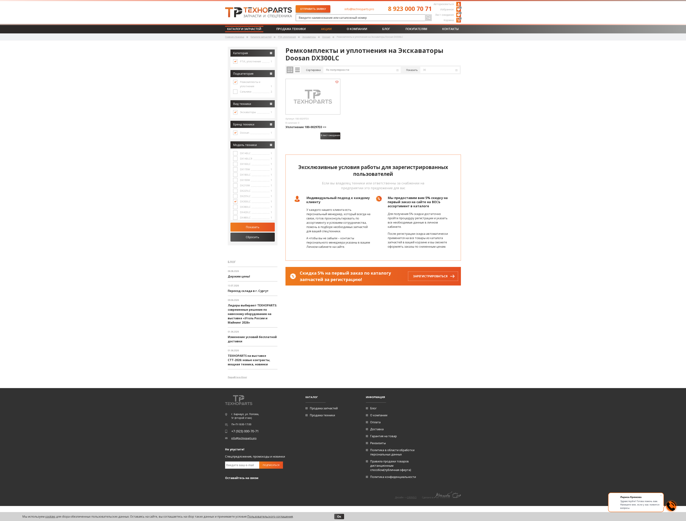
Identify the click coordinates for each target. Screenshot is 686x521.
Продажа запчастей (324, 408)
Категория (240, 53)
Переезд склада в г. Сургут (248, 291)
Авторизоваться (444, 4)
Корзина (452, 20)
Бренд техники (243, 124)
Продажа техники (291, 29)
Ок (339, 516)
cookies (50, 516)
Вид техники (242, 104)
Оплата (375, 422)
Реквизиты (378, 443)
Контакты (450, 29)
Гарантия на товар (383, 436)
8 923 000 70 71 (410, 8)
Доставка (377, 429)
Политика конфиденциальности (393, 477)
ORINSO (412, 497)
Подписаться (271, 465)
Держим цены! (239, 276)
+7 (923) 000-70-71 (245, 431)
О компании (357, 29)
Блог (386, 29)
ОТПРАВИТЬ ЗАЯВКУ (313, 9)
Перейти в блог (237, 377)
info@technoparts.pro (359, 9)
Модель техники (245, 145)
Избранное (450, 9)
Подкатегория (243, 74)
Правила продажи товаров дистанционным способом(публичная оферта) (390, 465)
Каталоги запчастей (244, 29)
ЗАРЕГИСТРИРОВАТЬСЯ (430, 276)
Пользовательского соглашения (270, 516)
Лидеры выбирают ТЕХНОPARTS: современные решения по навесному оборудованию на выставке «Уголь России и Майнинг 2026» (252, 313)
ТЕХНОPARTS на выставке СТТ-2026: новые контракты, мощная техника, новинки (249, 360)
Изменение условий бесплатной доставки (252, 339)
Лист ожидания (448, 14)
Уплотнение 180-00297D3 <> (305, 127)
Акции (326, 29)
